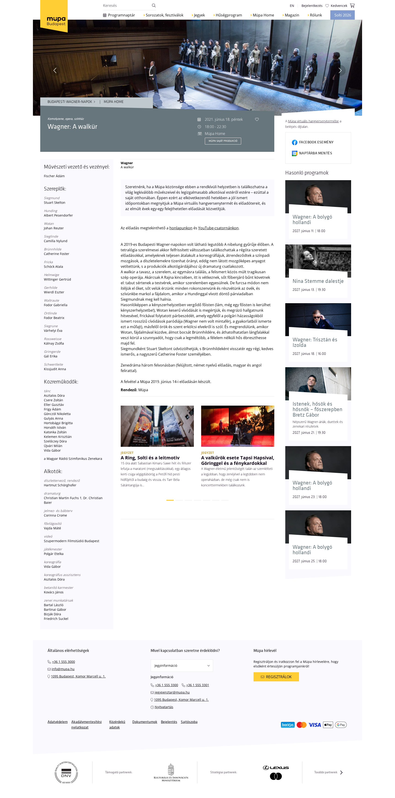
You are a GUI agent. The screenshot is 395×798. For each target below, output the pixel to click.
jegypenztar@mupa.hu (172, 692)
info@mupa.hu (63, 669)
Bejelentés (169, 722)
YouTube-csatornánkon (218, 227)
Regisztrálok (279, 676)
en (292, 5)
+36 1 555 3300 (166, 685)
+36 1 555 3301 (197, 685)
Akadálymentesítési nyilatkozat (86, 725)
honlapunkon (180, 227)
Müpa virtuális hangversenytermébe (313, 121)
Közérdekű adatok (117, 725)
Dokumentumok (144, 722)
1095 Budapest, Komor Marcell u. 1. (78, 676)
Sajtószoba (189, 722)
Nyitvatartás (164, 707)
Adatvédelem (58, 722)
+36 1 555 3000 (63, 661)
